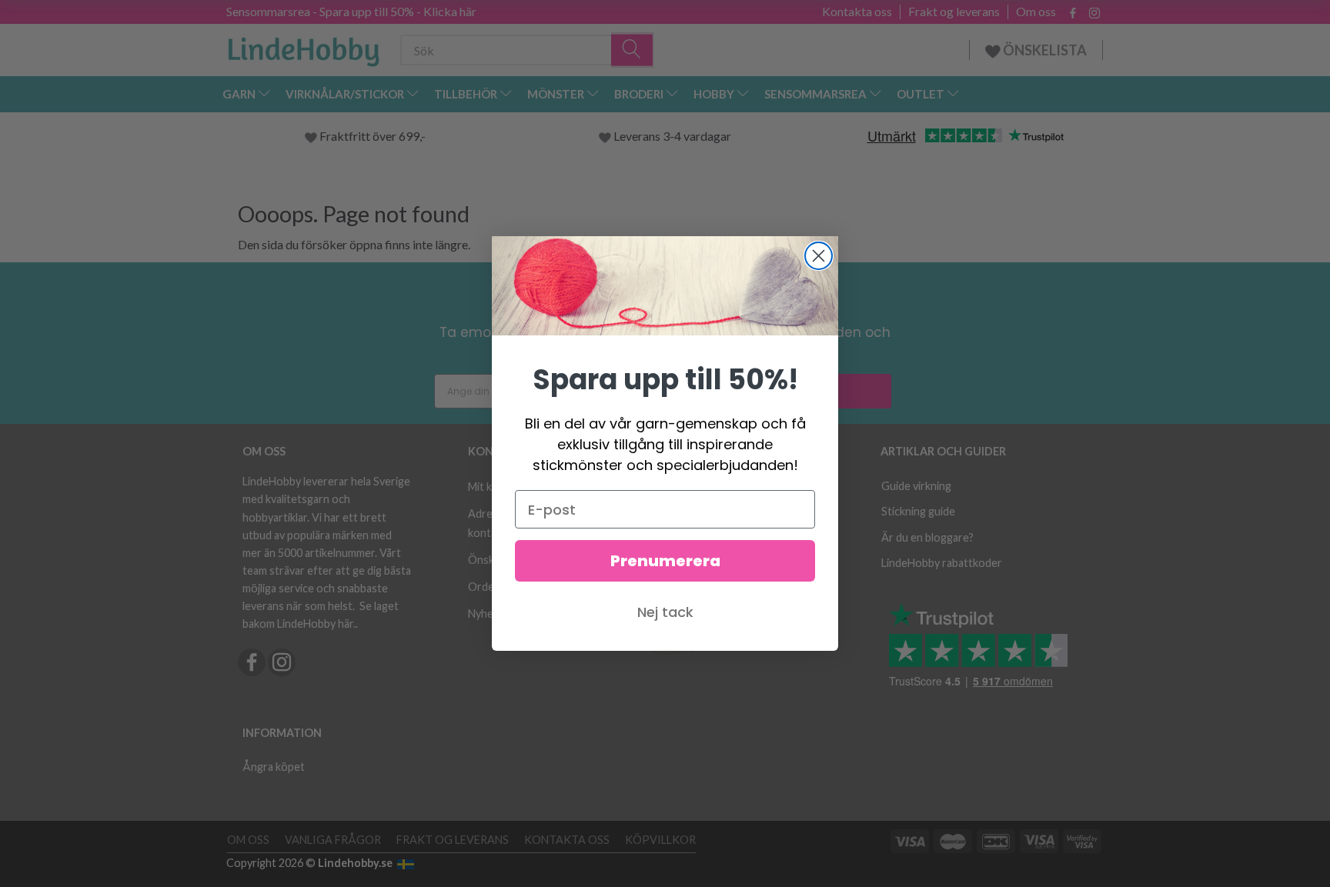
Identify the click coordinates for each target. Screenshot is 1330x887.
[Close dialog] (818, 255)
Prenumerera (665, 561)
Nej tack (665, 612)
